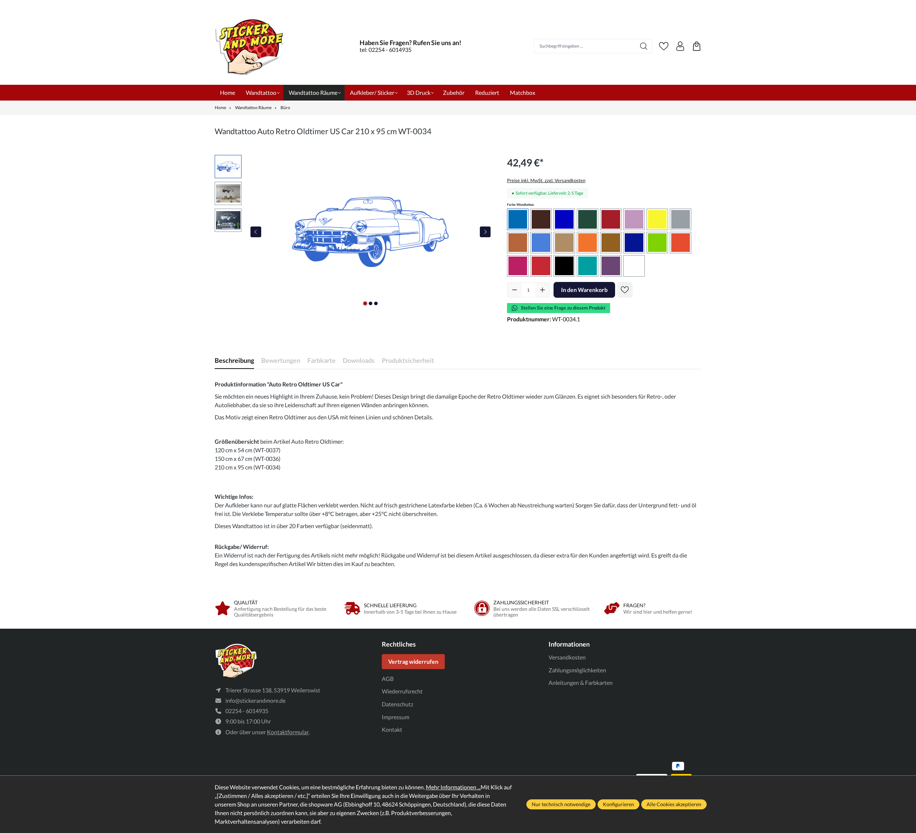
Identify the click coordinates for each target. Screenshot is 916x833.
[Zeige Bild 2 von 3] (370, 303)
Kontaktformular (288, 732)
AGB (388, 678)
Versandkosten (567, 657)
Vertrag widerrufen (413, 661)
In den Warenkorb (584, 289)
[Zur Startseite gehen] (250, 46)
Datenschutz (397, 704)
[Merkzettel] (663, 46)
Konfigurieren (618, 804)
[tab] (234, 360)
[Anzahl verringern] (514, 290)
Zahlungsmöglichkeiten (577, 670)
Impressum (395, 716)
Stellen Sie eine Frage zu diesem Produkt (563, 308)
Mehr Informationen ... (453, 787)
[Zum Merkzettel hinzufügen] (625, 290)
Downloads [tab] (359, 360)
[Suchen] (644, 46)
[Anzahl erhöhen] (542, 290)
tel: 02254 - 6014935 (385, 49)
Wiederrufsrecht (402, 691)
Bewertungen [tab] (280, 360)
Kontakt (392, 729)
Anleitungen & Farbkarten (581, 682)
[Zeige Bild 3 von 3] (375, 303)
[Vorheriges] (255, 231)
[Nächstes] (485, 231)
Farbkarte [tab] (321, 360)
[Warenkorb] (696, 46)
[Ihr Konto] (680, 46)
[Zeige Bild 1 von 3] (365, 303)
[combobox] (585, 46)
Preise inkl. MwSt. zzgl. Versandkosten (546, 180)
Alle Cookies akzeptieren (674, 804)
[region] (354, 232)
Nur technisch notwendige (561, 804)
